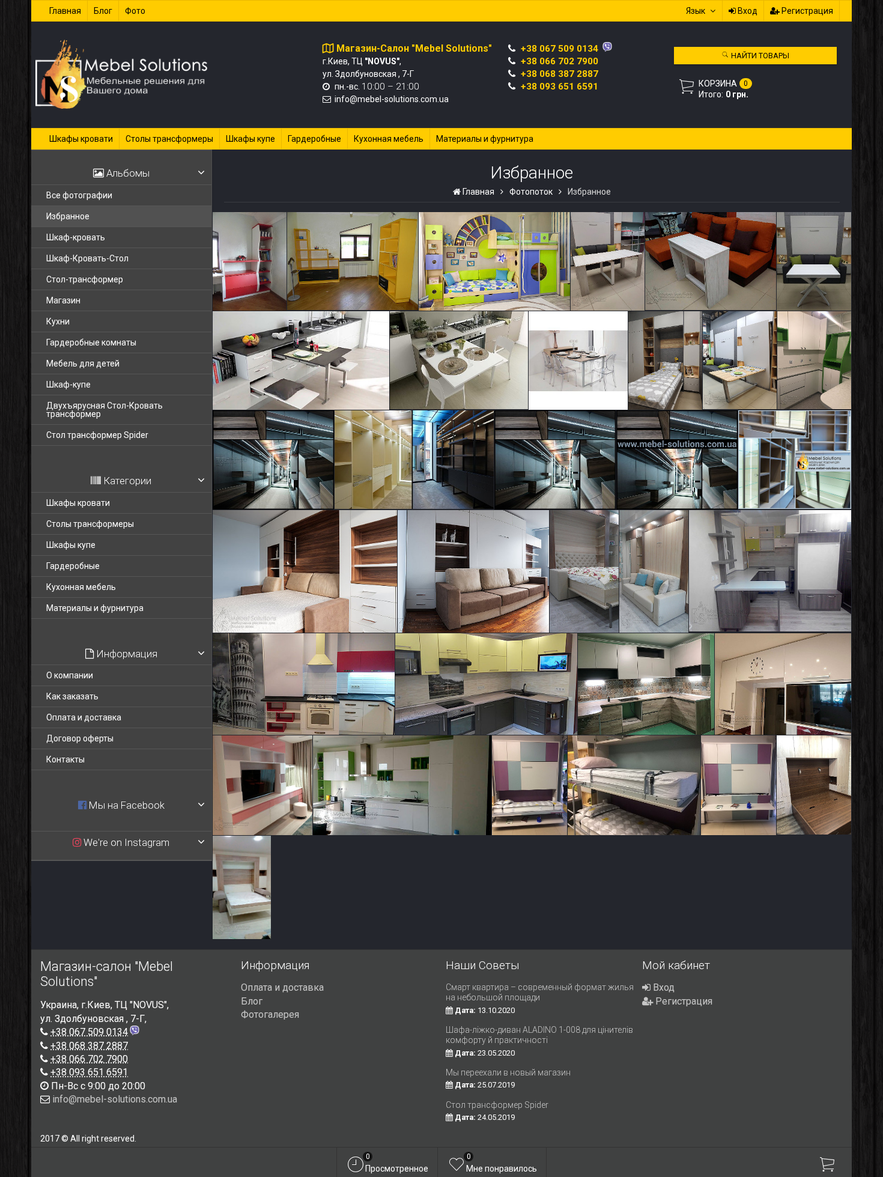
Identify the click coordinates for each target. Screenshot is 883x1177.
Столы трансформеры (169, 139)
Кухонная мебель (388, 139)
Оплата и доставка (83, 717)
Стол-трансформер (84, 279)
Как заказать (72, 696)
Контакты (65, 759)
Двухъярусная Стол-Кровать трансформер (104, 410)
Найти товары (759, 55)
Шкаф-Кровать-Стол (87, 258)
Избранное (68, 216)
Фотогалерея (270, 1014)
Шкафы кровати (81, 139)
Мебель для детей (83, 363)
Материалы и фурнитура (484, 139)
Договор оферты (80, 738)
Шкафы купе (250, 139)
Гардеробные (314, 139)
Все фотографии (79, 195)
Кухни (58, 321)
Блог (103, 11)
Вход (746, 11)
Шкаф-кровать (75, 237)
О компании (69, 675)
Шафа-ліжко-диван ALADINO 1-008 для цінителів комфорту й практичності (539, 1035)
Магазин (63, 300)
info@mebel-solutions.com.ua (392, 99)
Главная (65, 11)
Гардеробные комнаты (91, 342)
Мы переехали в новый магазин (508, 1072)
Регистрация (806, 11)
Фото (135, 11)
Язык (695, 11)
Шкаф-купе (68, 384)
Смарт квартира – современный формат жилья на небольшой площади (540, 992)
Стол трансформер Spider (97, 435)
